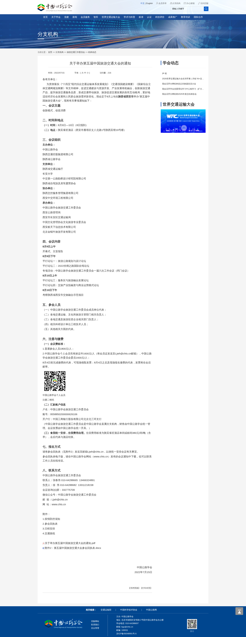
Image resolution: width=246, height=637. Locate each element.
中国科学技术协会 (128, 610)
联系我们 (95, 624)
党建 (66, 17)
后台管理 (95, 628)
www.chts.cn (101, 456)
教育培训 (185, 17)
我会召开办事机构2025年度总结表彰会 (179, 94)
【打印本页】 (146, 588)
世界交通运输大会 (111, 17)
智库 (96, 17)
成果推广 (172, 17)
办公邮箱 (191, 3)
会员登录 (163, 3)
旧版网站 (95, 621)
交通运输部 (106, 610)
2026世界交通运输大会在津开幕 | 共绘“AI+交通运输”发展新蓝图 (190, 78)
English (149, 3)
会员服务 (85, 17)
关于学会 (56, 17)
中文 (142, 3)
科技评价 (159, 17)
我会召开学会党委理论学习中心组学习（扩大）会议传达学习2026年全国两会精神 (198, 89)
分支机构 (176, 3)
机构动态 (92, 52)
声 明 (164, 73)
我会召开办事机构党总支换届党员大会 (179, 84)
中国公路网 (151, 610)
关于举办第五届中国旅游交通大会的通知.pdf (70, 543)
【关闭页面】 (134, 588)
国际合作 (198, 17)
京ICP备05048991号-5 (126, 633)
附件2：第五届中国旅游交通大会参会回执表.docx (73, 548)
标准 (141, 17)
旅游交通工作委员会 (76, 52)
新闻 (74, 17)
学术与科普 (129, 17)
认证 (149, 17)
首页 (45, 17)
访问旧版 (204, 3)
